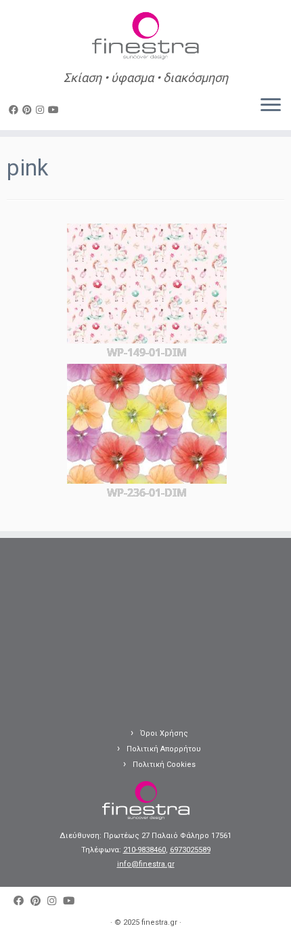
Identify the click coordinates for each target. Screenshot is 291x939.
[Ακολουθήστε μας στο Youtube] (55, 109)
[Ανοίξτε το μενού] (271, 106)
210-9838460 (144, 850)
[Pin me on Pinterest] (29, 109)
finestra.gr (159, 922)
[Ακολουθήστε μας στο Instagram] (42, 109)
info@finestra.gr (146, 864)
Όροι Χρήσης (164, 733)
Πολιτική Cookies (164, 764)
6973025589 (190, 850)
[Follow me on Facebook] (15, 109)
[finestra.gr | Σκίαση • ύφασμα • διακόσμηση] (145, 37)
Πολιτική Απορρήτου (164, 749)
